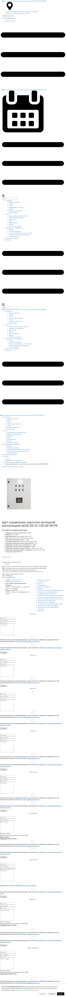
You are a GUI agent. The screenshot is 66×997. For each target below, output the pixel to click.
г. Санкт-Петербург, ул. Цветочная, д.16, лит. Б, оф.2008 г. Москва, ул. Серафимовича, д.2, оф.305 (21, 12)
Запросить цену (6, 557)
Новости (11, 204)
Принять (60, 994)
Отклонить (52, 994)
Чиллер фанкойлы (14, 236)
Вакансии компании (14, 202)
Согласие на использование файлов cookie (50, 604)
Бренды (11, 229)
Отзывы (11, 209)
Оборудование (42, 585)
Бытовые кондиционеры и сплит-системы (20, 233)
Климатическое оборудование (14, 228)
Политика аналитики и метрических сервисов (50, 599)
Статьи (11, 205)
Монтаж (11, 224)
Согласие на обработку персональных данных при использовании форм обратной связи (51, 596)
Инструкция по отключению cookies (48, 605)
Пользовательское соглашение (46, 602)
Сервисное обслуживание (16, 217)
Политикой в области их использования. (27, 990)
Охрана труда (13, 212)
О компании (9, 200)
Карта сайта (41, 611)
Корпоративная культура (16, 207)
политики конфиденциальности (30, 641)
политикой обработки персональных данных (22, 885)
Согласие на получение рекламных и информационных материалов (48, 592)
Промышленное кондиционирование (19, 235)
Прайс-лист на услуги (15, 226)
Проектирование (13, 223)
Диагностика (12, 219)
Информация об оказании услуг (47, 600)
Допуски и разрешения (15, 211)
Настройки (42, 994)
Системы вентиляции (15, 231)
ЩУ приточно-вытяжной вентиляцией (12, 466)
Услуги (7, 214)
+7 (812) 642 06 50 (8, 18)
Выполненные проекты (12, 238)
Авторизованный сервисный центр (18, 216)
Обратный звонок (10, 21)
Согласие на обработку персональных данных (51, 590)
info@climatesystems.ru (15, 581)
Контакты (8, 240)
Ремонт (11, 221)
